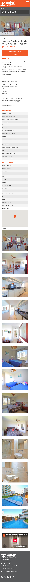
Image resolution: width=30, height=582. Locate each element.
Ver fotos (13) (8, 33)
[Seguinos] (2, 577)
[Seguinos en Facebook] (11, 577)
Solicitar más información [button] (15, 51)
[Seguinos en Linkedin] (13, 577)
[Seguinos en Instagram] (8, 577)
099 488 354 (11, 568)
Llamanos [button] (15, 54)
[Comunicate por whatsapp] (5, 577)
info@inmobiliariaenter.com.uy (10, 571)
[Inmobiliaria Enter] (8, 556)
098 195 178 (5, 568)
